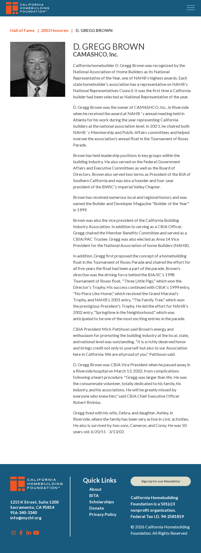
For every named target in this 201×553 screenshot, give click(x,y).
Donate (96, 507)
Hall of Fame (22, 30)
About (95, 489)
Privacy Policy (102, 514)
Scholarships (101, 501)
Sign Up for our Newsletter (160, 481)
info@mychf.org (25, 517)
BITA (94, 495)
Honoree (54, 30)
